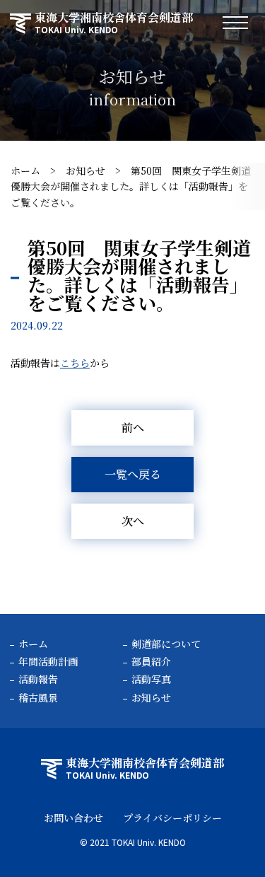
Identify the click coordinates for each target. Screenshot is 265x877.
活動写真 (151, 679)
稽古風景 (38, 697)
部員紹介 (151, 661)
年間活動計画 (48, 661)
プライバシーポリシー (172, 818)
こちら (75, 363)
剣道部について (166, 644)
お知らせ (85, 170)
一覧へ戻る (133, 474)
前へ (133, 427)
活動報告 (38, 679)
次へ (133, 521)
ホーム (25, 170)
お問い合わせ (73, 818)
